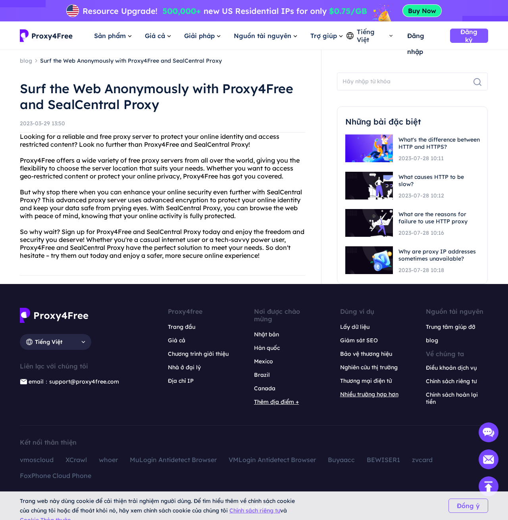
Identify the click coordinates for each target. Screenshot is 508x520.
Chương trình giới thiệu (198, 353)
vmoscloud (37, 460)
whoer (108, 460)
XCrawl (76, 460)
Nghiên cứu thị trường (369, 367)
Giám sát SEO (359, 340)
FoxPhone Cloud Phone (55, 476)
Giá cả (176, 340)
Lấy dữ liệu (354, 326)
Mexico (263, 361)
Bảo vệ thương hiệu (366, 353)
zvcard (422, 460)
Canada (264, 388)
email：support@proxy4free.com (74, 381)
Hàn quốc (267, 347)
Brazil (262, 374)
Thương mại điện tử (366, 380)
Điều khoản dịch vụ (451, 367)
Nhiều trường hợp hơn (369, 394)
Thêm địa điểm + (276, 401)
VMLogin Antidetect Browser (272, 460)
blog (432, 340)
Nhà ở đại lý (184, 367)
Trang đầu (181, 326)
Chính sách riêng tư (254, 510)
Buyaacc (341, 460)
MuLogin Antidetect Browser (173, 460)
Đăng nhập (415, 38)
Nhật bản (266, 334)
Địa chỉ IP (181, 380)
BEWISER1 (383, 460)
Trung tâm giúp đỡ (450, 326)
